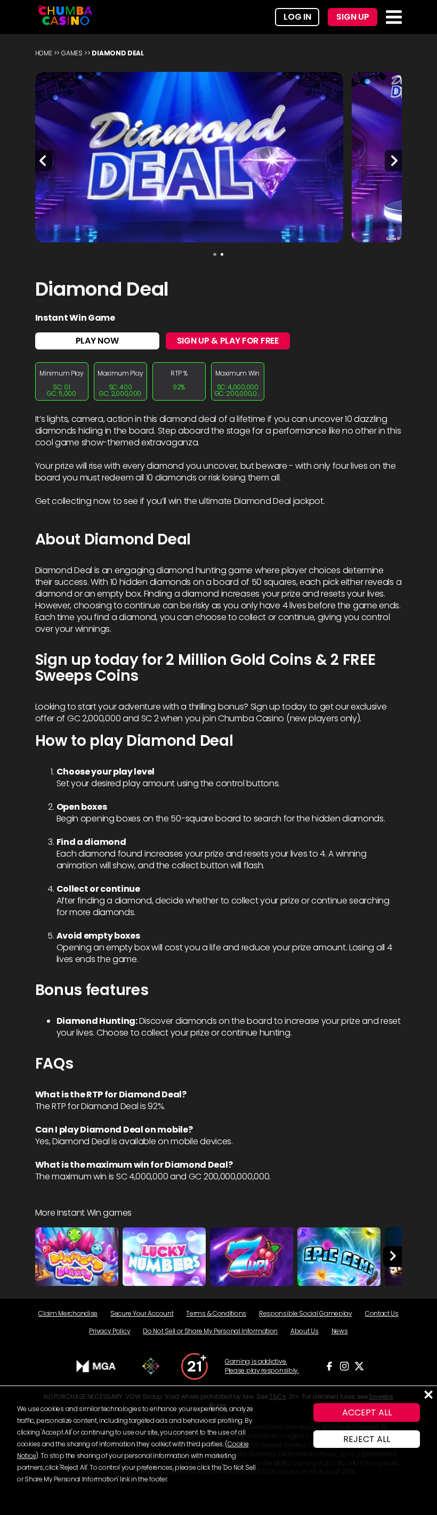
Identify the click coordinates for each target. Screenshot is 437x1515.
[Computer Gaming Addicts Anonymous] (194, 1366)
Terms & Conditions (216, 1313)
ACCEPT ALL (367, 1412)
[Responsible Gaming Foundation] (150, 1366)
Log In (297, 17)
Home (43, 53)
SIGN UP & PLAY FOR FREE (228, 341)
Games (72, 53)
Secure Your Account (141, 1313)
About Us (304, 1330)
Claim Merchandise (68, 1313)
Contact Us (382, 1313)
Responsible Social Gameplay (305, 1313)
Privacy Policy (109, 1330)
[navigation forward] (392, 1257)
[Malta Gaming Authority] (96, 1366)
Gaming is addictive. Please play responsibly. (262, 1366)
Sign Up (352, 17)
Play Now (97, 341)
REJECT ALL (366, 1439)
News (339, 1330)
